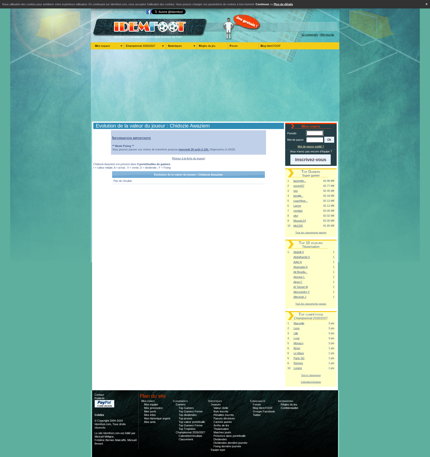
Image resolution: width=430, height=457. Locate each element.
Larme (297, 205)
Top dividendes (188, 414)
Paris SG (299, 358)
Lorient (298, 368)
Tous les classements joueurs (310, 303)
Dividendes (220, 439)
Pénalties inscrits (224, 414)
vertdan (298, 210)
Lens (297, 328)
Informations (285, 400)
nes (295, 190)
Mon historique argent (157, 418)
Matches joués (222, 432)
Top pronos (185, 418)
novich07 (298, 185)
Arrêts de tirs (221, 425)
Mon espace (102, 45)
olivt (295, 215)
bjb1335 (298, 225)
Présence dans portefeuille (230, 435)
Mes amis (150, 421)
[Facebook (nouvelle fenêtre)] (148, 11)
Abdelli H (298, 252)
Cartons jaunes (223, 421)
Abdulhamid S (301, 257)
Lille (296, 333)
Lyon (297, 338)
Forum (234, 45)
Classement (186, 439)
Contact (99, 394)
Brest (297, 348)
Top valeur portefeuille (192, 421)
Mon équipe (151, 404)
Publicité (100, 398)
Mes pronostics (153, 407)
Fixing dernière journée (227, 446)
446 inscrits (327, 34)
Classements (180, 400)
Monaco (298, 343)
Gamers (181, 404)
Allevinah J (299, 296)
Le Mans (299, 353)
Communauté (257, 400)
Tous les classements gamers (310, 232)
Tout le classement (311, 375)
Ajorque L (299, 276)
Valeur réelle (221, 407)
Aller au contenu (103, 11)
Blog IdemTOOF (271, 45)
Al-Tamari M (300, 286)
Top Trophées (187, 428)
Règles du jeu (207, 45)
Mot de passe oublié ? (311, 146)
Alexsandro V (301, 291)
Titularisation (221, 428)
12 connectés (310, 34)
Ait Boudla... (300, 271)
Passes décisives (224, 418)
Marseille (299, 323)
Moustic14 (299, 220)
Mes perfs (150, 411)
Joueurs (216, 404)
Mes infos (150, 414)
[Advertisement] (215, 85)
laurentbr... (299, 180)
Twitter (257, 414)
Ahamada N (300, 266)
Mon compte (137, 11)
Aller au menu (121, 11)
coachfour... (300, 200)
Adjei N (297, 262)
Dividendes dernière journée (230, 442)
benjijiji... (298, 195)
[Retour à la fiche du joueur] (188, 158)
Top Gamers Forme (191, 411)
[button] (329, 140)
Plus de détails (283, 4)
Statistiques (175, 45)
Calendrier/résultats (311, 382)
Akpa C (297, 281)
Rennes (298, 363)
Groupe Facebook (264, 411)
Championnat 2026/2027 (140, 45)
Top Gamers (186, 407)
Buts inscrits (221, 411)
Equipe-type (218, 449)
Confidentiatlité (289, 407)
